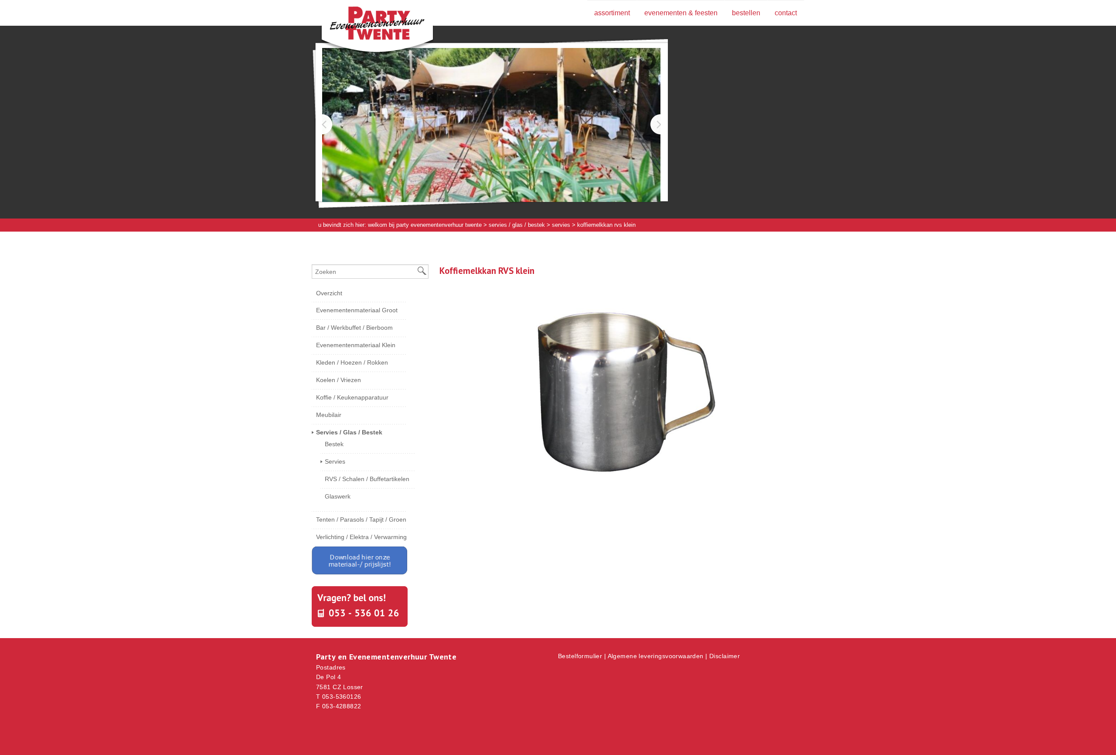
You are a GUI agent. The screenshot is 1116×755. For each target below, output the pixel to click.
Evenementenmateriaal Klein (355, 345)
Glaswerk (337, 496)
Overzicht (329, 293)
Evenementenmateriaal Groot (357, 310)
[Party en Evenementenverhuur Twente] (364, 25)
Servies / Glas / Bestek (517, 225)
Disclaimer (724, 656)
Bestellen (746, 13)
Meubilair (328, 414)
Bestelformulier (580, 656)
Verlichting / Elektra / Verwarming (361, 536)
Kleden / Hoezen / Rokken (352, 362)
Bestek (334, 444)
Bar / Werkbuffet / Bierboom (354, 327)
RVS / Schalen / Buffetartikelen (367, 478)
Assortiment (612, 13)
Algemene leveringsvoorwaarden (656, 656)
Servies (561, 225)
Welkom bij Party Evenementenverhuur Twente (425, 225)
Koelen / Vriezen (338, 379)
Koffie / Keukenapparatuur (352, 397)
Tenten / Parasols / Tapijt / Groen (361, 519)
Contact (786, 13)
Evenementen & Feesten (681, 13)
